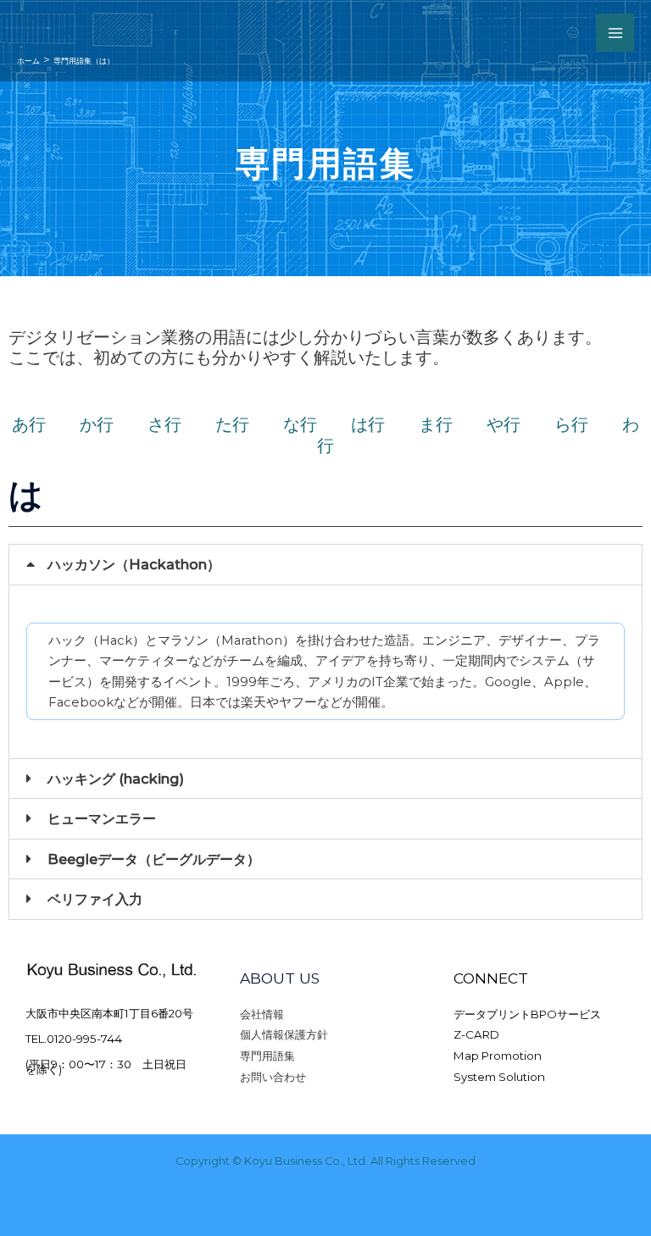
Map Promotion (497, 1055)
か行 (113, 424)
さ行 (181, 424)
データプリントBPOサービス (527, 1014)
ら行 (588, 424)
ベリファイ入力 (94, 898)
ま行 (453, 424)
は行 (385, 424)
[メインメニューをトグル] (615, 33)
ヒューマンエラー (101, 818)
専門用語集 (267, 1055)
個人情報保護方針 (284, 1034)
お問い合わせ (273, 1077)
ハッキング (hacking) (115, 778)
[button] (325, 564)
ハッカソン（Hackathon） (133, 564)
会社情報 (262, 1014)
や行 (520, 424)
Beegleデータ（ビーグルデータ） (153, 859)
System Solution (499, 1077)
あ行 (29, 424)
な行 (317, 424)
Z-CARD (476, 1034)
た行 (249, 424)
